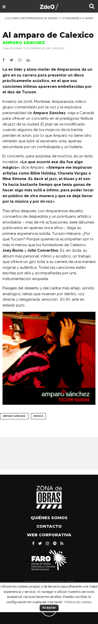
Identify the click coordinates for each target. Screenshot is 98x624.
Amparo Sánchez (14, 416)
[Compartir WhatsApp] (22, 60)
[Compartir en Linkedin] (30, 60)
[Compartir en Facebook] (6, 60)
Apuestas (58, 48)
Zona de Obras (12, 48)
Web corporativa (49, 534)
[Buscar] (91, 7)
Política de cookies (78, 602)
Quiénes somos (49, 517)
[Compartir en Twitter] (14, 60)
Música (38, 416)
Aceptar (49, 607)
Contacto (49, 526)
